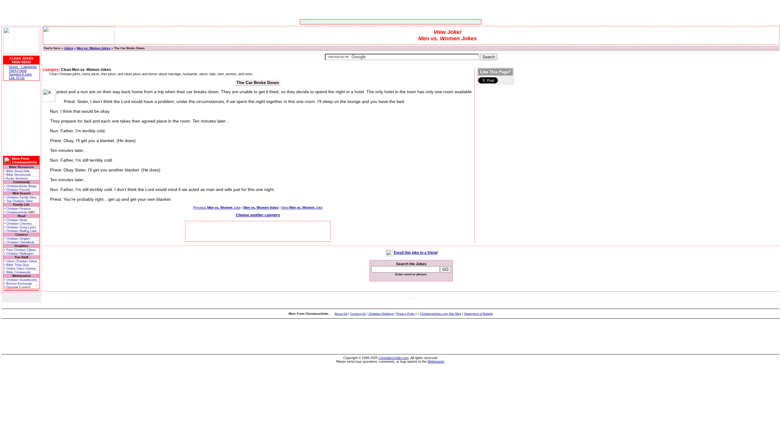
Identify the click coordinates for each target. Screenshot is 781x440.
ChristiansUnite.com (393, 358)
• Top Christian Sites (18, 201)
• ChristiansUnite (20, 212)
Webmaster (435, 361)
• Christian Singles (17, 238)
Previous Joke (217, 207)
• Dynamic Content (17, 287)
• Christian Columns (18, 223)
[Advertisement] (371, 22)
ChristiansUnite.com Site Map (440, 313)
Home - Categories (23, 67)
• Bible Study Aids (16, 171)
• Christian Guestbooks (20, 279)
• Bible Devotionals (17, 174)
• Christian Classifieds (19, 242)
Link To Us (17, 78)
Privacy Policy (406, 313)
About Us (340, 313)
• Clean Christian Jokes (20, 261)
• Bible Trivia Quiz (16, 264)
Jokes (68, 48)
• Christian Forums (17, 189)
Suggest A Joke (20, 74)
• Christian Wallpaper (19, 253)
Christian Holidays (381, 313)
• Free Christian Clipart (20, 249)
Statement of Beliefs (478, 313)
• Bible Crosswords (17, 272)
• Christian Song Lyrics (20, 227)
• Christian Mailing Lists (20, 231)
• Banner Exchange (18, 283)
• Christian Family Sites (20, 197)
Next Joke (302, 207)
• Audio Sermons (16, 178)
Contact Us (358, 313)
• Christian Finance (17, 208)
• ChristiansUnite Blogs (20, 186)
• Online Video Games (20, 268)
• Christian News (15, 220)
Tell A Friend (18, 70)
